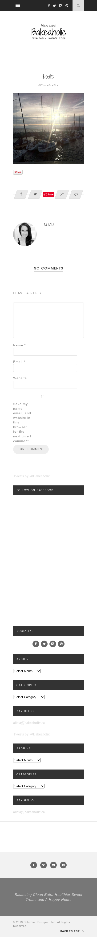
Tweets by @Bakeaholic (31, 476)
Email (19, 362)
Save (50, 194)
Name (19, 345)
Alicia (49, 224)
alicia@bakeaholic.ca (29, 723)
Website (20, 378)
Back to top (70, 931)
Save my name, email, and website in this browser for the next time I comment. (22, 422)
